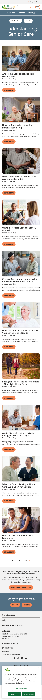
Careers (21, 12)
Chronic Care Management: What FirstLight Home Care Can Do (20, 280)
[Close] (38, 668)
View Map (5, 638)
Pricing (31, 12)
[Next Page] (29, 560)
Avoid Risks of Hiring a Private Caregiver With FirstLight (18, 434)
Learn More (9, 90)
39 (26, 560)
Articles (14, 21)
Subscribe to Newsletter (21, 587)
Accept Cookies (29, 694)
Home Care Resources (12, 625)
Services (11, 12)
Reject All (14, 694)
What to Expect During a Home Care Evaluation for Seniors (18, 485)
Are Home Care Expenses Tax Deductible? (18, 75)
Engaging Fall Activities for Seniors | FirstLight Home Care (20, 383)
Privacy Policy (20, 684)
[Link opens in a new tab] (21, 58)
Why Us (5, 620)
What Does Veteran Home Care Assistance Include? (19, 177)
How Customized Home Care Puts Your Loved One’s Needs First (20, 331)
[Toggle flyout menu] (37, 7)
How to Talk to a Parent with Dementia (17, 537)
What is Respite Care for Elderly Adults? (19, 229)
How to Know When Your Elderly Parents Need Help (19, 126)
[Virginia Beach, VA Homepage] (10, 7)
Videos (28, 21)
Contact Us (6, 651)
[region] (22, 682)
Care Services (8, 615)
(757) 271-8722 (7, 648)
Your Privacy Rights (21, 689)
